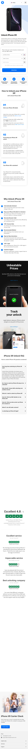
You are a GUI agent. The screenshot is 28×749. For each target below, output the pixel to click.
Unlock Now (14, 70)
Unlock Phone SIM (2, 2)
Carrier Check (5, 726)
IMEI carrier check (19, 124)
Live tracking (13, 326)
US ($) (13, 2)
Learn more (13, 280)
